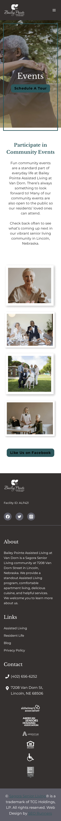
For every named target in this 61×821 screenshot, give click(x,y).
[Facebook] (8, 516)
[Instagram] (31, 516)
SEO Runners (40, 813)
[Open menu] (54, 10)
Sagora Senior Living (27, 796)
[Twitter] (19, 516)
